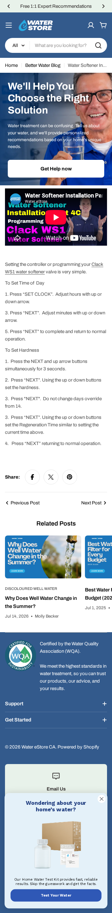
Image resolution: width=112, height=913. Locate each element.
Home (11, 65)
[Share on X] (51, 477)
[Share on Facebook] (32, 477)
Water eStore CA (38, 746)
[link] (56, 845)
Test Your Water (56, 895)
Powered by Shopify (78, 746)
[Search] (98, 45)
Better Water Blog (42, 65)
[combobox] (56, 45)
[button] (8, 6)
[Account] (91, 25)
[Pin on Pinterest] (69, 477)
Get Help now (56, 168)
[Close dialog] (102, 799)
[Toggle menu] (8, 25)
